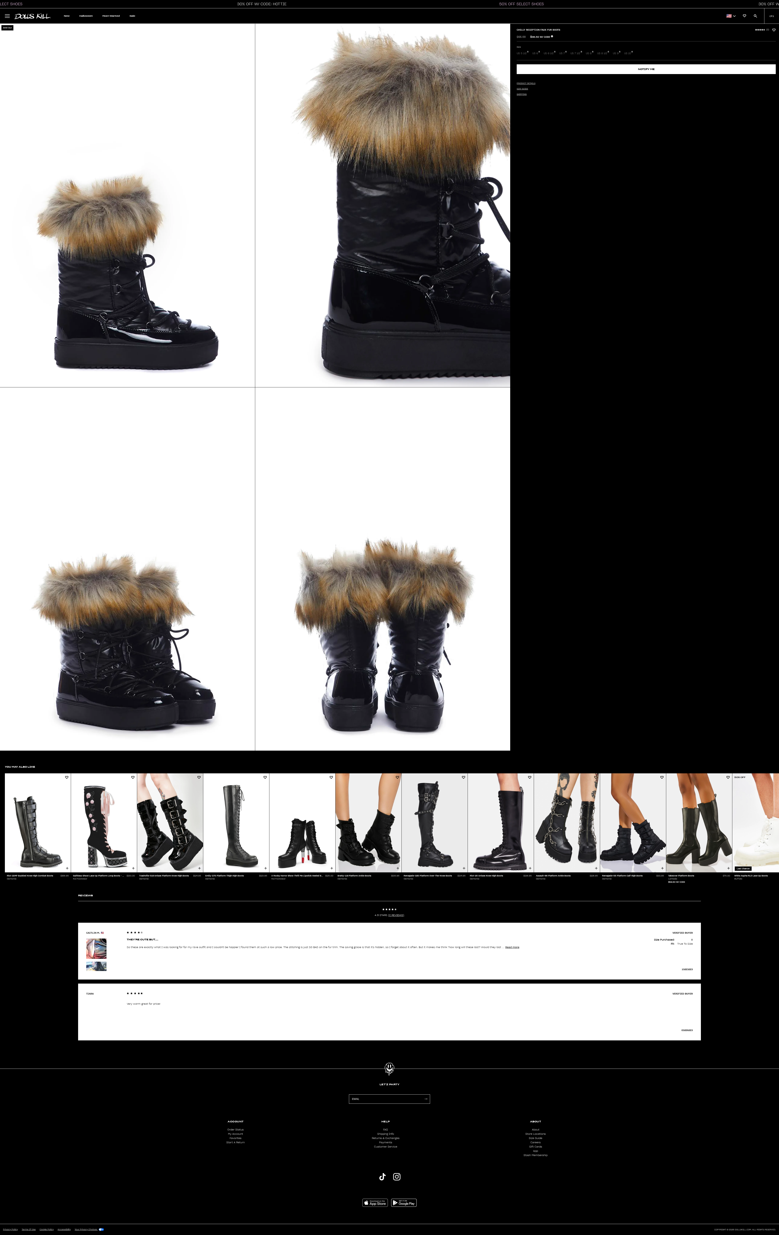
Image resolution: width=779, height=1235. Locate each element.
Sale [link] (132, 16)
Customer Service (385, 1147)
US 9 (616, 53)
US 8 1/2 (602, 53)
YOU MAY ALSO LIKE (20, 766)
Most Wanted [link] (111, 16)
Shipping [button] (522, 94)
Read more (512, 947)
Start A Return (235, 1142)
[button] (260, 4)
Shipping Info (385, 1134)
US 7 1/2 (575, 53)
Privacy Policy (10, 1230)
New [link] (67, 16)
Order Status (235, 1129)
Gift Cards (535, 1147)
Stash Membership (536, 1155)
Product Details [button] (526, 83)
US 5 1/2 (522, 53)
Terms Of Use (29, 1230)
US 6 (535, 53)
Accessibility (64, 1230)
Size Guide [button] (522, 89)
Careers (535, 1142)
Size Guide (535, 1138)
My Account (235, 1134)
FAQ (385, 1129)
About (535, 1129)
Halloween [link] (86, 16)
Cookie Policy (47, 1230)
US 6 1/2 (549, 53)
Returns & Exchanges (385, 1138)
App (535, 1151)
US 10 (627, 53)
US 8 (589, 53)
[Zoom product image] (127, 205)
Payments (385, 1142)
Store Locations (535, 1134)
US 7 (562, 53)
